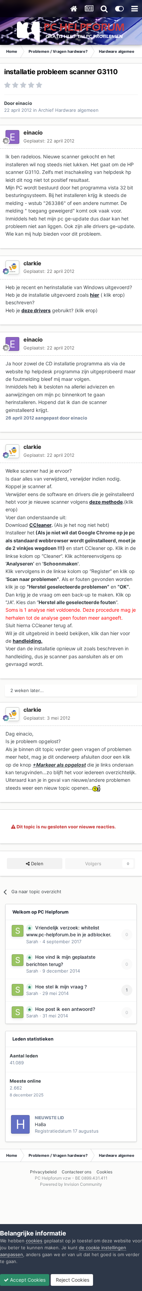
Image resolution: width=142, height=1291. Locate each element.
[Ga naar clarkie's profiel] (12, 267)
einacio (24, 103)
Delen (36, 863)
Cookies (104, 1171)
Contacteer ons (76, 1171)
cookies (34, 1240)
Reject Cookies (71, 1280)
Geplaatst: (48, 141)
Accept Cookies (27, 1280)
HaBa (40, 1124)
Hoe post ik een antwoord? (65, 1009)
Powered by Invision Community (71, 1184)
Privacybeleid (43, 1171)
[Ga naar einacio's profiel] (12, 137)
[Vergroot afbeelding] (96, 788)
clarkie (32, 263)
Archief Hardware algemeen (68, 110)
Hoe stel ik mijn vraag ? (61, 986)
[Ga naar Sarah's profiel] (17, 931)
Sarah (32, 941)
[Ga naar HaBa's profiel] (20, 1124)
